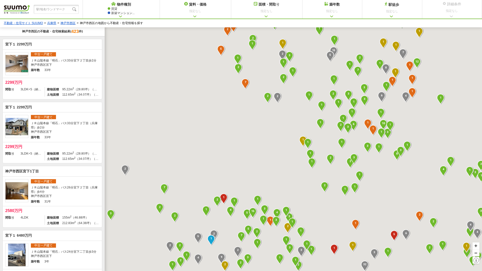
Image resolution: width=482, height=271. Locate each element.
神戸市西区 (68, 23)
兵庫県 (51, 23)
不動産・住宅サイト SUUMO (23, 23)
